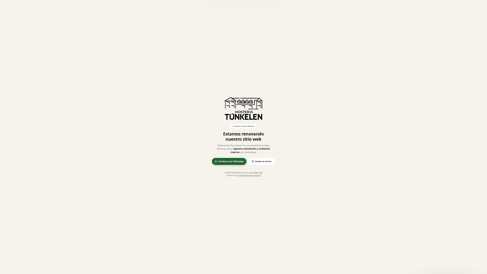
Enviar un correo (263, 161)
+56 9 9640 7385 (256, 173)
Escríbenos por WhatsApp (231, 161)
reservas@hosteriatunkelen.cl (250, 175)
